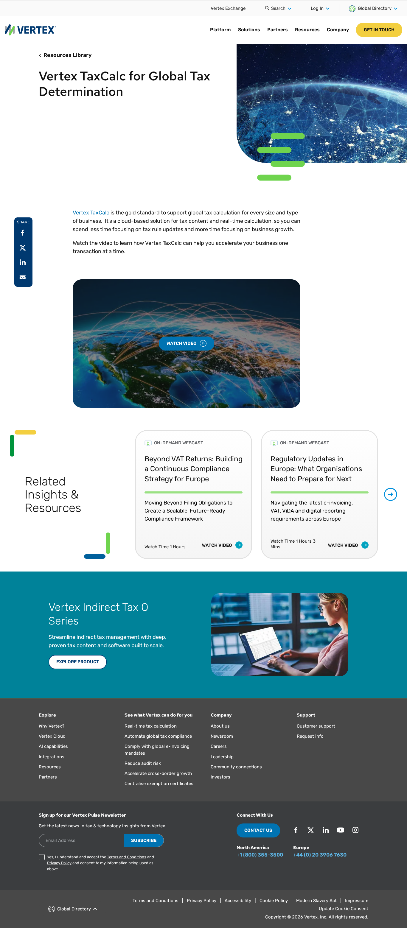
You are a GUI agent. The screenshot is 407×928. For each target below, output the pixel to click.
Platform (220, 29)
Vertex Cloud (52, 736)
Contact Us (258, 830)
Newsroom (222, 736)
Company (338, 29)
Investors (220, 777)
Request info (310, 736)
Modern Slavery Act (316, 900)
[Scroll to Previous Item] (122, 494)
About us (220, 726)
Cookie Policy (274, 900)
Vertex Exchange (228, 8)
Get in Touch (379, 29)
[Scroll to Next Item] (390, 494)
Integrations (51, 756)
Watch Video (182, 343)
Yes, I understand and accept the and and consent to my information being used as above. (100, 863)
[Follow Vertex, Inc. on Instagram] (355, 830)
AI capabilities (53, 746)
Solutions (249, 29)
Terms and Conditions (126, 857)
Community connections (236, 767)
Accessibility (238, 900)
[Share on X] (22, 247)
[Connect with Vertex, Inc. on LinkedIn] (325, 830)
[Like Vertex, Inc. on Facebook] (295, 830)
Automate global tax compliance (158, 736)
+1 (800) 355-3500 (260, 855)
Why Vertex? (51, 726)
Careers (219, 746)
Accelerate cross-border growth (158, 773)
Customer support (316, 726)
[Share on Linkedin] (22, 262)
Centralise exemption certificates (159, 783)
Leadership (222, 756)
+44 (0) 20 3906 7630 (320, 855)
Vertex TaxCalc (91, 212)
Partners (277, 29)
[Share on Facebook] (22, 232)
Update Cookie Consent (343, 908)
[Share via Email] (22, 277)
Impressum (356, 900)
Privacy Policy (59, 863)
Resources (307, 29)
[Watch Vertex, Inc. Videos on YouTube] (340, 830)
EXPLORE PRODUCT (77, 661)
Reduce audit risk (143, 763)
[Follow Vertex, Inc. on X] (310, 830)
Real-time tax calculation (151, 726)
